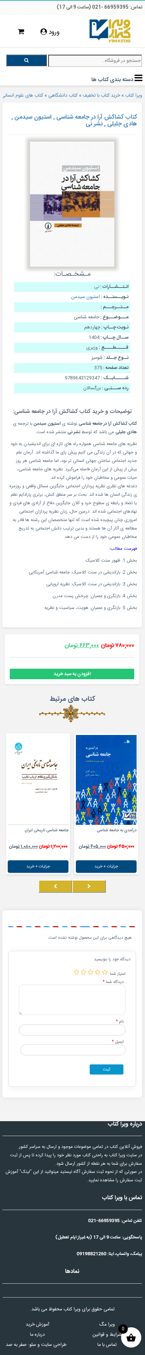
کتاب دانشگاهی (63, 96)
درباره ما (37, 1335)
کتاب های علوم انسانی (22, 96)
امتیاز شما (117, 974)
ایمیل (118, 1041)
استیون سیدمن (85, 297)
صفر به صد (16, 1345)
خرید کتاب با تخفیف (101, 96)
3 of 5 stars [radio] (90, 972)
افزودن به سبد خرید (72, 674)
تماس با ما (107, 1345)
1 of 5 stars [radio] (105, 972)
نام (120, 1021)
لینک (25, 1172)
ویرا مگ (107, 1325)
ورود (53, 32)
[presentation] (89, 886)
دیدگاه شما (113, 982)
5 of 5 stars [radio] (76, 972)
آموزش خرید (37, 1325)
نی (96, 287)
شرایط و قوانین (107, 1335)
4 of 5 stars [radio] (83, 972)
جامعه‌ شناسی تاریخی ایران (46, 830)
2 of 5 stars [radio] (97, 972)
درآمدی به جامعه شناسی (117, 830)
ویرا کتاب (133, 96)
